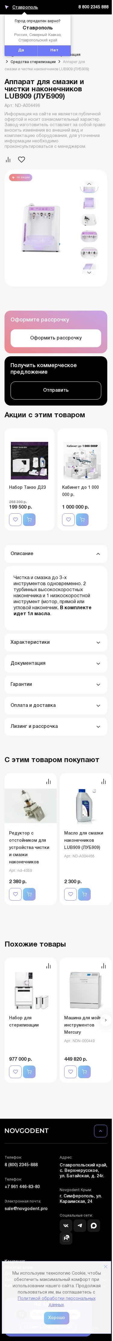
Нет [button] (54, 50)
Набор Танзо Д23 (27, 488)
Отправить (56, 390)
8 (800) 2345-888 (21, 1165)
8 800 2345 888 (93, 7)
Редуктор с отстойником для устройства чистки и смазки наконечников (29, 848)
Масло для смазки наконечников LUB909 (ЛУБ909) (83, 841)
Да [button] (21, 50)
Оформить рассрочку (56, 338)
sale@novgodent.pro (26, 1209)
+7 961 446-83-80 (22, 1187)
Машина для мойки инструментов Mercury (84, 1025)
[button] (89, 184)
